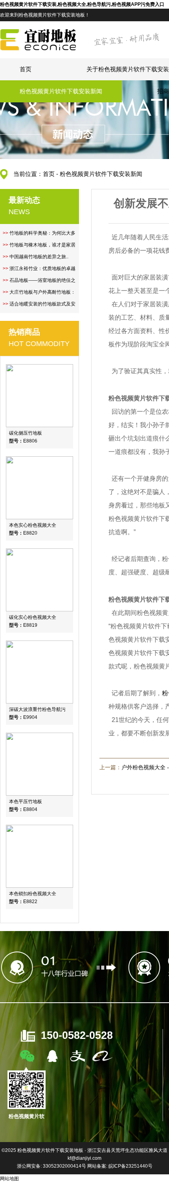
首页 (25, 69)
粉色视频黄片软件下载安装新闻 (61, 91)
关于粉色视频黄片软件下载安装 (127, 69)
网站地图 (9, 1178)
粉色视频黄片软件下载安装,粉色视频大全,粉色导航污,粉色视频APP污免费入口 (82, 4)
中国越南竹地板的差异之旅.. (38, 256)
